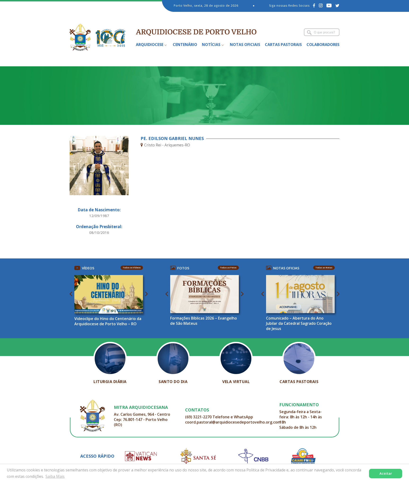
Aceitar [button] (385, 473)
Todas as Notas (324, 267)
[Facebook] (314, 5)
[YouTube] (329, 5)
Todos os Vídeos (132, 267)
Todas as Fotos (228, 267)
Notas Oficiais (245, 44)
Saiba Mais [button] (55, 476)
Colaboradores (323, 44)
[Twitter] (337, 5)
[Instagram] (321, 5)
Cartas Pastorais (283, 44)
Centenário (185, 44)
